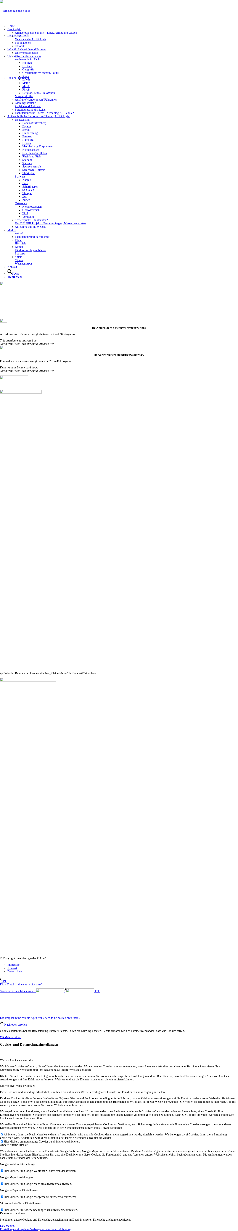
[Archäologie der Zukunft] (16, 10)
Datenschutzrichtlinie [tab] (12, 1213)
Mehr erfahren (12, 1037)
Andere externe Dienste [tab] (14, 1144)
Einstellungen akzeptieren (15, 1229)
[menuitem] (122, 26)
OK (2, 1037)
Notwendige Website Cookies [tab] (17, 1085)
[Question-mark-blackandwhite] (18, 284)
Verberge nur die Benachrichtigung (50, 1229)
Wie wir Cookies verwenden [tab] (16, 1060)
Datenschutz (7, 1225)
